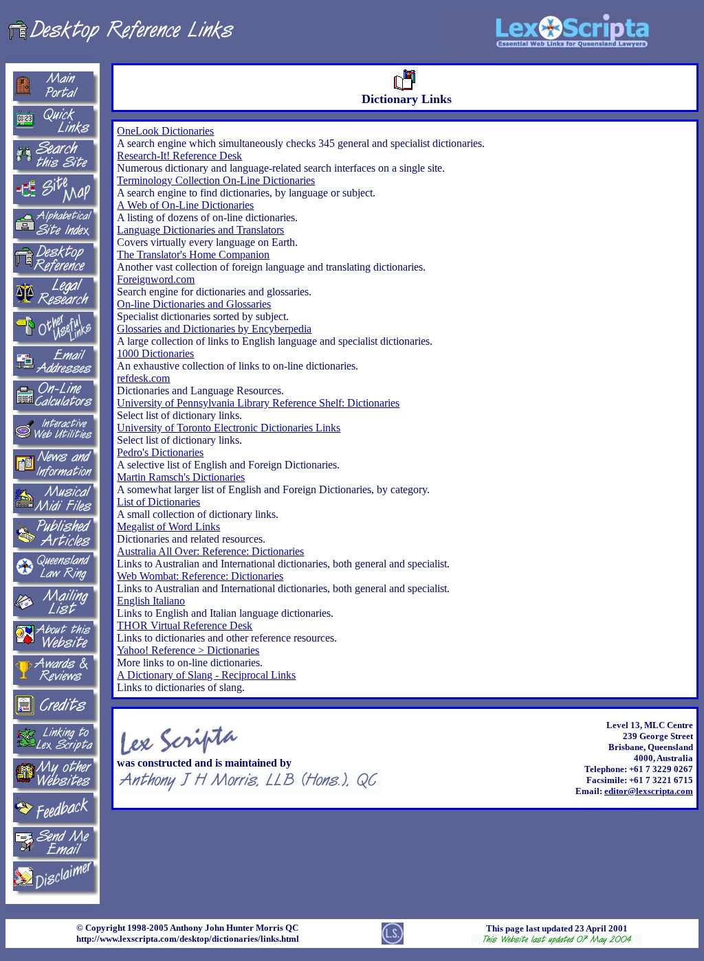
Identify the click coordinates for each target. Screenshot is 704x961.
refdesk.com (143, 378)
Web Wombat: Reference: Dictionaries (200, 576)
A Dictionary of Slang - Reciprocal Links (206, 675)
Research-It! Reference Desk (179, 155)
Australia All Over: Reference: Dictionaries (210, 551)
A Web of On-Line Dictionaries (185, 205)
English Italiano (151, 601)
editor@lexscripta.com (648, 791)
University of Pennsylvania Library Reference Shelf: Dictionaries (258, 403)
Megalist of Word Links (168, 526)
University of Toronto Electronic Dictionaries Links (228, 427)
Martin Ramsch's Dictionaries (181, 477)
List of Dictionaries (158, 502)
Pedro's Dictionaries (160, 452)
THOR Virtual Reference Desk (184, 625)
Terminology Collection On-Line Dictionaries (216, 180)
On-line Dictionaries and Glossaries (194, 304)
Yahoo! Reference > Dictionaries (188, 650)
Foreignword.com (156, 279)
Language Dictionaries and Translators (200, 230)
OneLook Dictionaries (165, 131)
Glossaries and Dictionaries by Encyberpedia (214, 329)
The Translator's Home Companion (193, 254)
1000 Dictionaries (155, 353)
